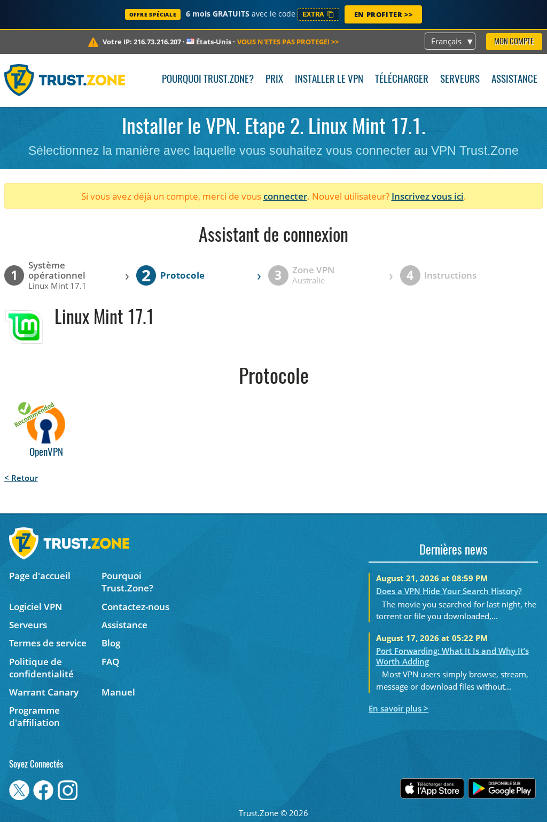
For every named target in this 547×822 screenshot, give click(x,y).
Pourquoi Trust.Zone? (208, 80)
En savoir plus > (398, 708)
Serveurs (460, 80)
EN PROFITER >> (383, 14)
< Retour (21, 477)
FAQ (110, 661)
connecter (285, 196)
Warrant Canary (44, 692)
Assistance (514, 80)
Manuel (118, 692)
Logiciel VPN (35, 606)
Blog (110, 643)
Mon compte (514, 42)
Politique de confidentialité (41, 667)
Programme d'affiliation (34, 716)
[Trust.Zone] (65, 80)
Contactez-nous (135, 606)
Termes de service (48, 643)
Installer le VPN (329, 80)
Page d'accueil (40, 576)
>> (288, 41)
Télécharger (401, 80)
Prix (274, 80)
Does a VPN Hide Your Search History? (449, 591)
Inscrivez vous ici (428, 196)
